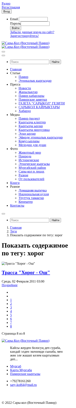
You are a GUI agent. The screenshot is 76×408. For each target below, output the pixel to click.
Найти (55, 61)
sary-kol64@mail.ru (23, 385)
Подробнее (10, 285)
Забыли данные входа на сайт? (32, 32)
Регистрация (11, 7)
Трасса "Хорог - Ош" (26, 272)
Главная (16, 227)
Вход (6, 11)
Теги (13, 231)
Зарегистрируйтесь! (24, 36)
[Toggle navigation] (3, 51)
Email (14, 19)
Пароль (15, 23)
